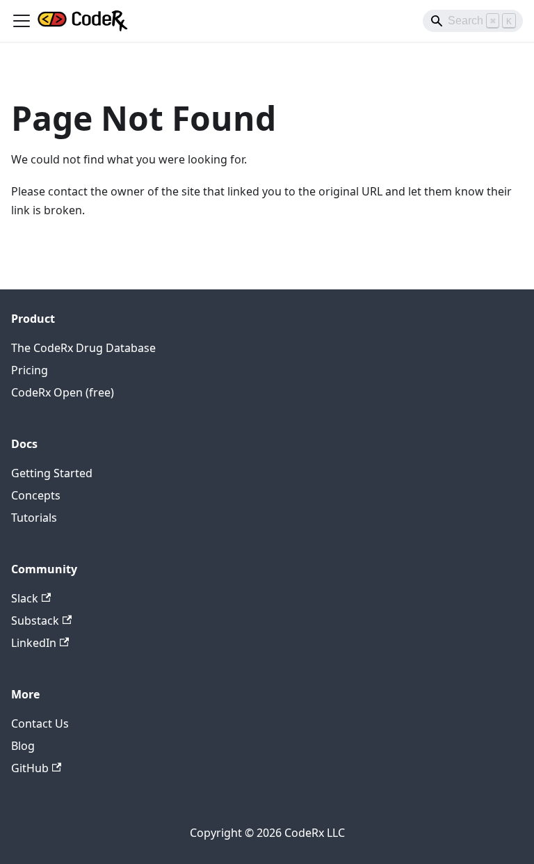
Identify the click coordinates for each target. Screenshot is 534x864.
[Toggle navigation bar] (21, 20)
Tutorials (34, 517)
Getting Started (51, 473)
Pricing (29, 370)
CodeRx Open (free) (62, 392)
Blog (23, 745)
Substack (35, 620)
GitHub (30, 768)
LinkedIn (33, 642)
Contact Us (40, 723)
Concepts (35, 495)
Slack (24, 598)
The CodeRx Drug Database (83, 347)
